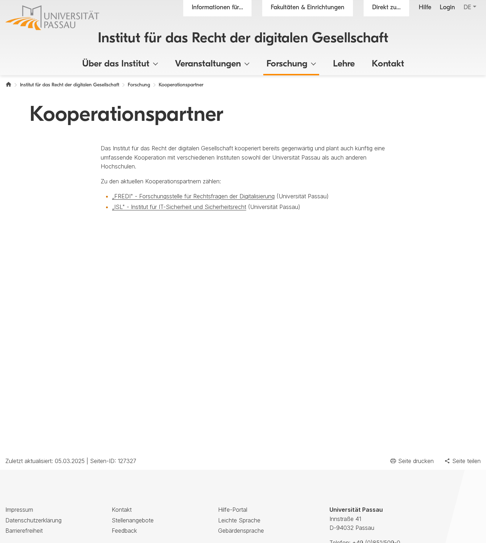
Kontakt (388, 64)
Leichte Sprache (239, 520)
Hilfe (425, 8)
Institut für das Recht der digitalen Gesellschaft (243, 39)
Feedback (124, 530)
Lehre (344, 64)
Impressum (19, 509)
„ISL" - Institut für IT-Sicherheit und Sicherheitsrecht (179, 206)
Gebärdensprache (241, 530)
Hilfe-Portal (232, 509)
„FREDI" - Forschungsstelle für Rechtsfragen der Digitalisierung (193, 196)
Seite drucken (416, 460)
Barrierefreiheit (24, 530)
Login (447, 8)
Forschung (286, 64)
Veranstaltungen (208, 64)
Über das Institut (115, 64)
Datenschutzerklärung (33, 520)
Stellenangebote (133, 520)
